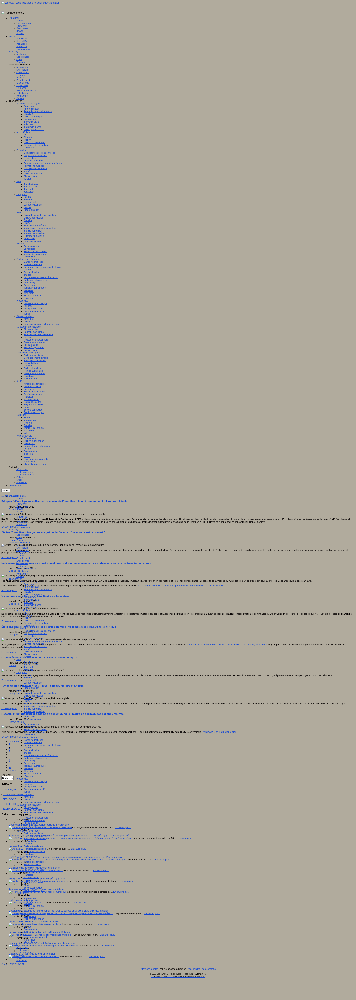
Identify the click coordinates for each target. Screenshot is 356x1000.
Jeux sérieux (30, 667)
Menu (6, 490)
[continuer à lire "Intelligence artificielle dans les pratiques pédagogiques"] (39, 881)
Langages (21, 672)
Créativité (28, 592)
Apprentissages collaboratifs (38, 589)
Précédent (14, 741)
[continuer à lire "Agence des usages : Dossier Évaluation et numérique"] (38, 892)
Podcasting (29, 760)
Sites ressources (32, 654)
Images (27, 753)
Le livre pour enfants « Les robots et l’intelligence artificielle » (39, 932)
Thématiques (15, 579)
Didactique (21, 516)
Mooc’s (27, 649)
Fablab (27, 747)
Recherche (21, 524)
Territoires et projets (34, 906)
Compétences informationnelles (40, 693)
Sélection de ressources (28, 805)
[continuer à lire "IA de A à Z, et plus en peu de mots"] (28, 849)
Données (28, 799)
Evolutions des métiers (35, 729)
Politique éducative (33, 786)
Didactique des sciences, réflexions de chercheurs (34, 868)
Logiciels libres (31, 841)
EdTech (20, 555)
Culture (27, 618)
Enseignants (22, 561)
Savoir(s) (13, 529)
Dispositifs (14, 540)
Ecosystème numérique (35, 781)
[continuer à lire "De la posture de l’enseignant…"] (26, 902)
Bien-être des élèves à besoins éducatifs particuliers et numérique (42, 943)
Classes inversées (33, 742)
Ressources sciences (34, 820)
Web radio (29, 771)
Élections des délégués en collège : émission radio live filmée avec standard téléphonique (58, 626)
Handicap (29, 875)
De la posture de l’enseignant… (25, 900)
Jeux (18, 659)
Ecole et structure (32, 864)
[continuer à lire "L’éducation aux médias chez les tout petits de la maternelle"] (40, 827)
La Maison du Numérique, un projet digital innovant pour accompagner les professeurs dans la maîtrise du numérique (76, 562)
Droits (27, 701)
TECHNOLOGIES (11, 809)
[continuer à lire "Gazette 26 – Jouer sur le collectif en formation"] (34, 956)
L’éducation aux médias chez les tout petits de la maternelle (39, 825)
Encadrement (23, 558)
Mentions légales (149, 969)
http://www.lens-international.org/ (219, 732)
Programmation (31, 688)
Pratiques (21, 540)
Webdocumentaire (33, 773)
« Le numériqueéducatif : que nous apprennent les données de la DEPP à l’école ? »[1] (182, 585)
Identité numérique (33, 709)
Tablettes (28, 768)
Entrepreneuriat (31, 724)
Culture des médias (33, 696)
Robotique (29, 854)
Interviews (21, 504)
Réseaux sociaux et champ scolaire (42, 802)
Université (21, 960)
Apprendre (29, 584)
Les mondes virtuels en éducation (41, 755)
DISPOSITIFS (9, 794)
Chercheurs (22, 548)
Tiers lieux (29, 908)
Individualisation (32, 600)
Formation (21, 628)
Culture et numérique (34, 620)
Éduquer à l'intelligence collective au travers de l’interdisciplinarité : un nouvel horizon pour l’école (64, 501)
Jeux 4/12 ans (31, 664)
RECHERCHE (10, 804)
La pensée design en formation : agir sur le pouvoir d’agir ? (39, 657)
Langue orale (30, 680)
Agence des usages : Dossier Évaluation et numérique (36, 889)
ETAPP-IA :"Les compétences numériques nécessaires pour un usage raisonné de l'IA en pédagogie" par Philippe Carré (69, 835)
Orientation (29, 734)
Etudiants (21, 566)
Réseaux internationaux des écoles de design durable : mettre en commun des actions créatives (62, 713)
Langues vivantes (33, 683)
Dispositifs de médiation (36, 623)
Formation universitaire (35, 646)
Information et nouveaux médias (40, 706)
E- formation (30, 636)
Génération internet (33, 872)
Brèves (19, 509)
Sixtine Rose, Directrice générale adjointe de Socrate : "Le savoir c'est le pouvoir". (53, 532)
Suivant (13, 770)
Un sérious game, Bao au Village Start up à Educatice (35, 595)
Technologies (23, 527)
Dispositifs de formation (35, 633)
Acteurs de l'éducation (20, 542)
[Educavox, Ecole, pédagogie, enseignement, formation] (30, 2)
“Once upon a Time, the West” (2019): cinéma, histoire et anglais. (42, 685)
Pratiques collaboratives (36, 758)
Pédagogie (14, 693)
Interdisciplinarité (32, 605)
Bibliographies (31, 807)
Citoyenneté (30, 916)
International (30, 898)
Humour (28, 677)
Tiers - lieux (29, 939)
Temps (27, 792)
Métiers (20, 721)
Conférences (22, 535)
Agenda (20, 511)
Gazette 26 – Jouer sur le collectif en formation (32, 954)
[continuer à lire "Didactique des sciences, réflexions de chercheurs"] (36, 870)
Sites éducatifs (31, 823)
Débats (20, 498)
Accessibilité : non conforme (202, 969)
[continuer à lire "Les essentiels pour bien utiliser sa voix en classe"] (35, 924)
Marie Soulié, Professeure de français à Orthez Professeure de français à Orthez (227, 644)
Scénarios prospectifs (34, 789)
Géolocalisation (31, 750)
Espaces (28, 784)
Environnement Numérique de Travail (43, 745)
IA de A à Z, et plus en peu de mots (26, 846)
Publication (29, 716)
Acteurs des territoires (35, 862)
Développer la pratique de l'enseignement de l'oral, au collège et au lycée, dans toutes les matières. (59, 911)
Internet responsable (34, 711)
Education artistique (34, 810)
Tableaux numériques (35, 766)
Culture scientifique (33, 833)
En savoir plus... (9, 526)
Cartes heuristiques (33, 740)
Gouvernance (30, 929)
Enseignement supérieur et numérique (43, 641)
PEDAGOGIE (9, 799)
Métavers (28, 843)
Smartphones (30, 763)
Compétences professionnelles (39, 631)
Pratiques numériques (27, 737)
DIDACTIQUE (10, 789)
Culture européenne (34, 919)
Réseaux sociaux (32, 719)
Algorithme (29, 797)
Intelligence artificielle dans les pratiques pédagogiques (37, 878)
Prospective (22, 779)
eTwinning (29, 776)
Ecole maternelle (24, 950)
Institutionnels (23, 571)
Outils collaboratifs (33, 651)
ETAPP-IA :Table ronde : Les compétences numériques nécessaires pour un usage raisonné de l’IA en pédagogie (66, 857)
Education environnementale (38, 812)
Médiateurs (22, 574)
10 (10, 767)
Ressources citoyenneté (36, 817)
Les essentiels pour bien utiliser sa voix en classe (34, 921)
